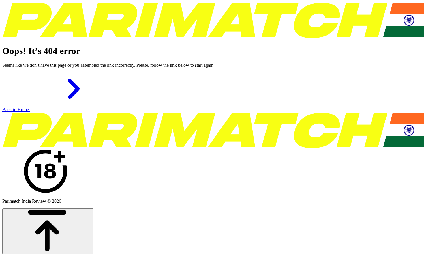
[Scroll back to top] (47, 231)
